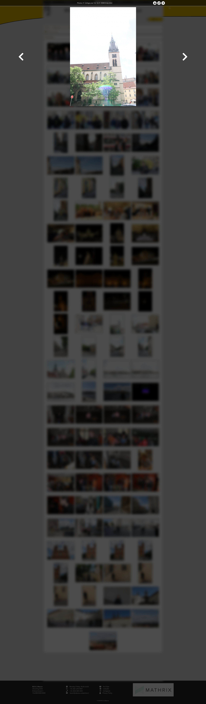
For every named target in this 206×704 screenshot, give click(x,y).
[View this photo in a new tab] (159, 3)
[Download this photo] (155, 3)
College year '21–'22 (92, 3)
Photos (79, 3)
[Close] (163, 3)
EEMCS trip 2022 (106, 3)
